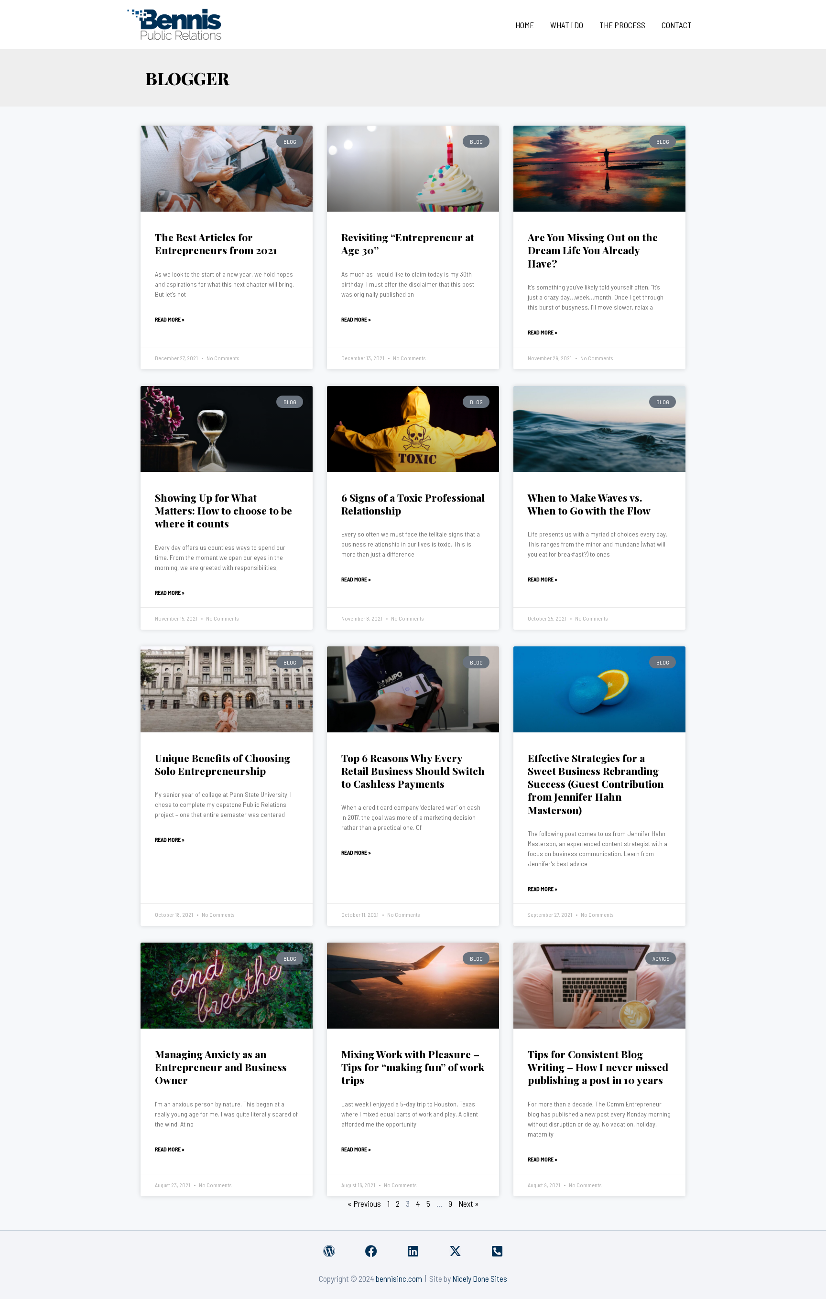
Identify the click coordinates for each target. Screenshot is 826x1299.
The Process (622, 25)
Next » (468, 1203)
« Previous (364, 1203)
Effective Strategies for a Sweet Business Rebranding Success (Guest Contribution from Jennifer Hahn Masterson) (595, 783)
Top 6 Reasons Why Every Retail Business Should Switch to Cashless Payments (413, 771)
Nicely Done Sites (479, 1278)
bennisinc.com (399, 1278)
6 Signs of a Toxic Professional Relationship (413, 504)
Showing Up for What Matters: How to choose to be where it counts (223, 510)
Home (524, 25)
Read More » (170, 319)
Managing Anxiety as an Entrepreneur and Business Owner (221, 1067)
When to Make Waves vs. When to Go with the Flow (589, 504)
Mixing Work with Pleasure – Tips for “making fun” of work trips (412, 1067)
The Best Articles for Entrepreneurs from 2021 (216, 243)
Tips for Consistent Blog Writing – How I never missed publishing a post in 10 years (598, 1067)
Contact (677, 25)
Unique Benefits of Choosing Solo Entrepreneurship (222, 764)
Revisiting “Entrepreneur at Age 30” (407, 243)
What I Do (566, 25)
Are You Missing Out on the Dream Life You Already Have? (593, 250)
